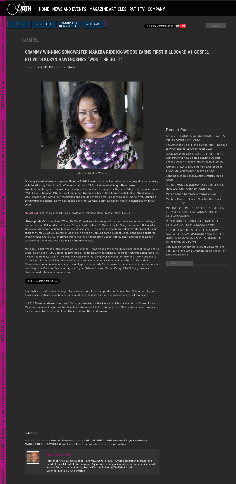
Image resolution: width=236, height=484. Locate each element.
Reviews (67, 440)
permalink (119, 443)
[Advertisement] (193, 100)
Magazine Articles (108, 9)
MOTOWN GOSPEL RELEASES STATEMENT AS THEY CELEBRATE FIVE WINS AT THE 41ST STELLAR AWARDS (195, 212)
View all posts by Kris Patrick (67, 470)
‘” (86, 212)
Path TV (137, 9)
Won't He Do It (68, 443)
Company (156, 9)
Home (44, 9)
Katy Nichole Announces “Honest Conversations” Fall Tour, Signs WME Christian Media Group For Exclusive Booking (196, 250)
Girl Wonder (115, 440)
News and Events (69, 9)
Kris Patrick (67, 66)
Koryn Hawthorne (135, 440)
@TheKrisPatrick (122, 467)
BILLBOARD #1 (96, 440)
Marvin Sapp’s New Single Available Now (191, 193)
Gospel (56, 440)
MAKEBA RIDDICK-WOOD (41, 443)
